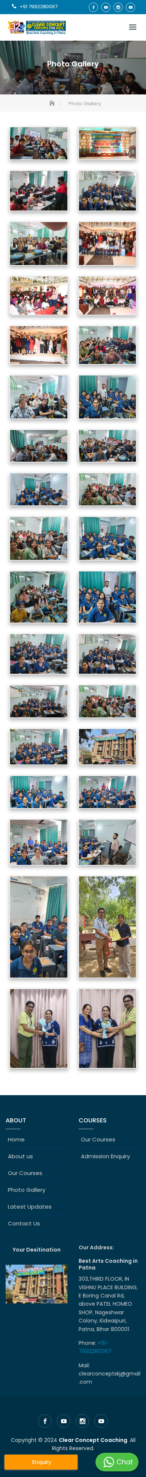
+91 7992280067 (38, 6)
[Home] (52, 103)
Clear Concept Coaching (93, 1440)
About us (20, 1156)
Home (16, 1139)
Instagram (118, 7)
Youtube (105, 7)
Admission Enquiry (105, 1156)
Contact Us (24, 1223)
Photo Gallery (26, 1190)
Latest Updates (30, 1206)
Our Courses (25, 1173)
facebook (93, 7)
